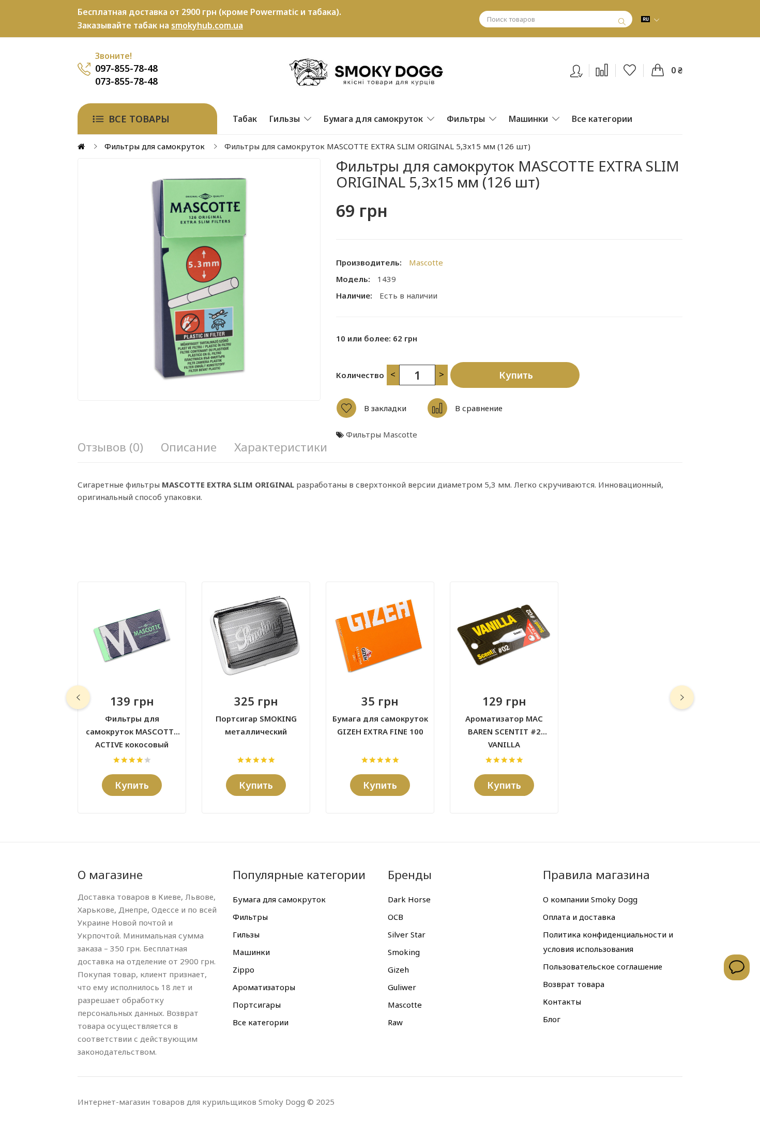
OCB (395, 917)
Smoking (404, 952)
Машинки (251, 952)
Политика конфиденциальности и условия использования (608, 941)
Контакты (562, 1001)
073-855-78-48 (126, 81)
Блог (551, 1019)
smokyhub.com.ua (207, 25)
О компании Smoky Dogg (590, 899)
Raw (395, 1022)
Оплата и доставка (579, 917)
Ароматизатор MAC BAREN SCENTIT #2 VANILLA (504, 725)
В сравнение (479, 408)
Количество (360, 375)
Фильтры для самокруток (154, 146)
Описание (189, 447)
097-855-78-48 (126, 68)
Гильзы (246, 934)
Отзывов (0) (110, 447)
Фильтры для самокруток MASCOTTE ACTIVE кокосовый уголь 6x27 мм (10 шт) (132, 725)
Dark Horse (409, 899)
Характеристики (280, 447)
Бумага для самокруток (279, 899)
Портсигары (257, 1004)
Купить (516, 375)
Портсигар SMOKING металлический (256, 725)
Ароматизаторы (264, 987)
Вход (583, 68)
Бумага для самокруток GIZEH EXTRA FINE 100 (380, 725)
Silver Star (406, 934)
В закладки (385, 408)
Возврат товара (573, 984)
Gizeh (398, 969)
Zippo (243, 969)
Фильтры (250, 917)
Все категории (260, 1022)
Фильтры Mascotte (381, 434)
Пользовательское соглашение (602, 966)
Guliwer (402, 987)
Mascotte (426, 262)
